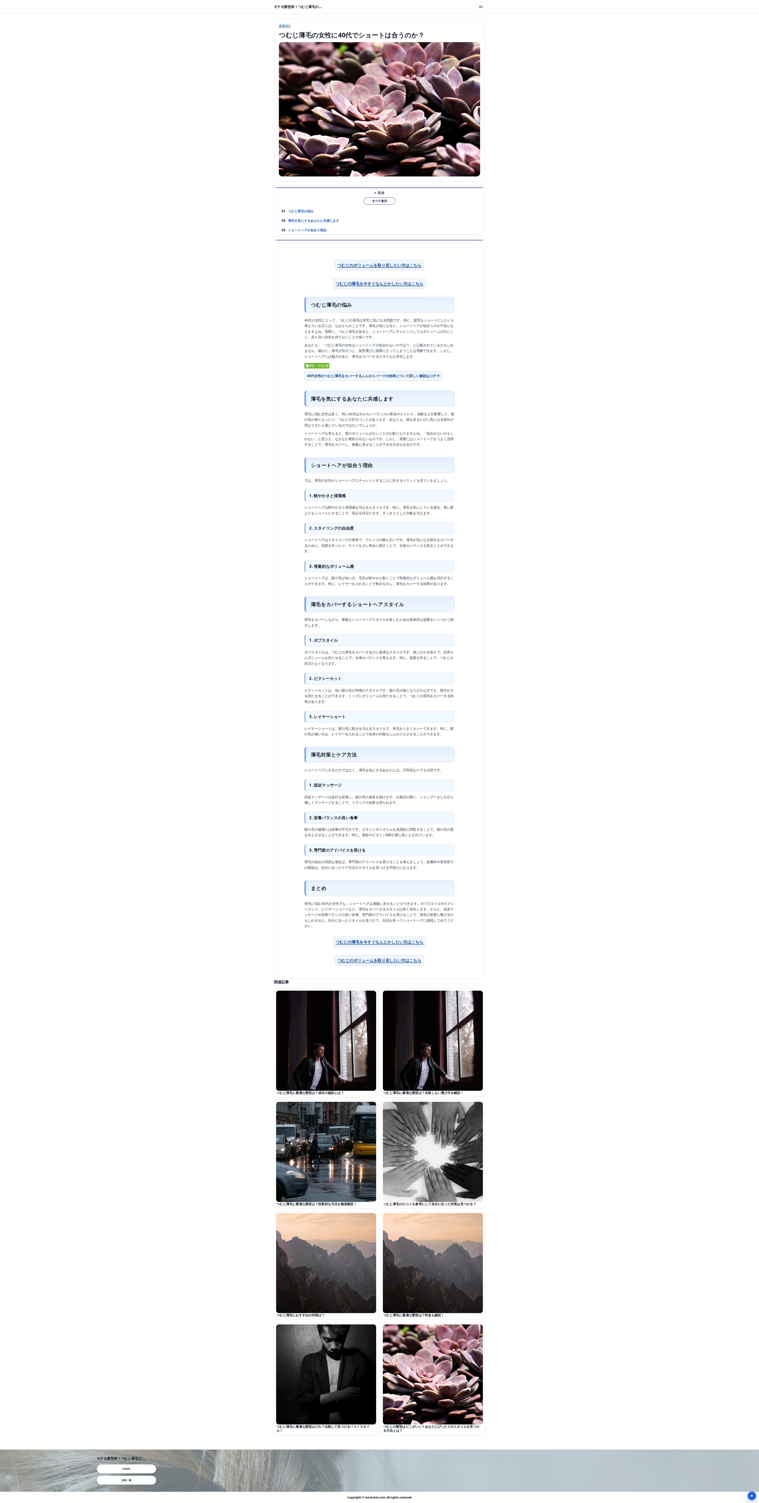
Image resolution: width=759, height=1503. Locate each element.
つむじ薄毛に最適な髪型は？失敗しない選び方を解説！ (423, 1093)
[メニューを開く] (480, 6)
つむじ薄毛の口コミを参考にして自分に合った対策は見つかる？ (429, 1204)
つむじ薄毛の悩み (301, 211)
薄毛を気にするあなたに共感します (313, 220)
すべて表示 (379, 201)
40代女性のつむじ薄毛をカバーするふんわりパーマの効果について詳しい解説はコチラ (373, 376)
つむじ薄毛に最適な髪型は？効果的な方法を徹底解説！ (317, 1204)
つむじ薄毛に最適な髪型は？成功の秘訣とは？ (310, 1093)
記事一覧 (126, 1480)
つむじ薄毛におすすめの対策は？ (301, 1315)
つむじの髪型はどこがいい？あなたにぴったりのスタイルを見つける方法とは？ (431, 1428)
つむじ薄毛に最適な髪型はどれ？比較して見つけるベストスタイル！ (323, 1428)
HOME (126, 1469)
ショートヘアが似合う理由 (307, 230)
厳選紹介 (285, 26)
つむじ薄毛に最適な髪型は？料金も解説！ (413, 1315)
